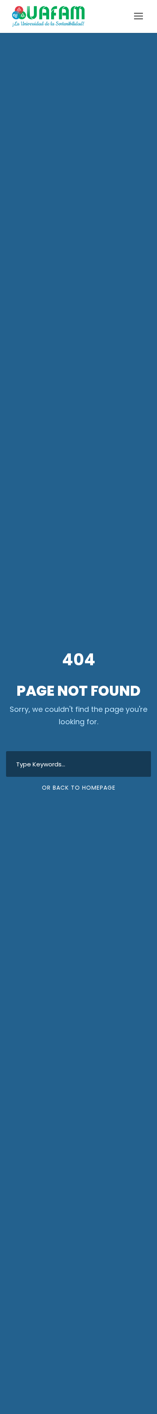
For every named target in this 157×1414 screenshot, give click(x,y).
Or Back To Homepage (79, 788)
